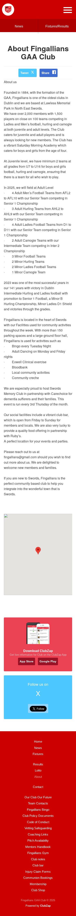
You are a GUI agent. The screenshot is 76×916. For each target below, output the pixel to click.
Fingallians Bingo (38, 809)
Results (38, 764)
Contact (38, 787)
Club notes (38, 859)
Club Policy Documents (38, 815)
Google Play (48, 661)
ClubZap (45, 905)
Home (38, 741)
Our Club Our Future (38, 797)
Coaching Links (38, 834)
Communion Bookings (38, 877)
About (38, 776)
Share (45, 73)
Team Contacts (38, 803)
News (19, 26)
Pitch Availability (38, 840)
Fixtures (38, 754)
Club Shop (38, 890)
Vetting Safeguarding (38, 828)
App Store (26, 661)
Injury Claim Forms (38, 871)
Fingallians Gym (38, 853)
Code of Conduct (38, 822)
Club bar (38, 865)
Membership (38, 884)
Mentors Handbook (38, 847)
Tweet (24, 73)
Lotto (38, 770)
